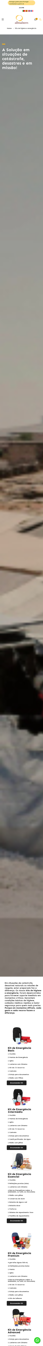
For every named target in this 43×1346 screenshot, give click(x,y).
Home (9, 28)
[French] (32, 11)
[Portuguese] (24, 11)
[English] (29, 11)
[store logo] (21, 19)
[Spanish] (26, 11)
